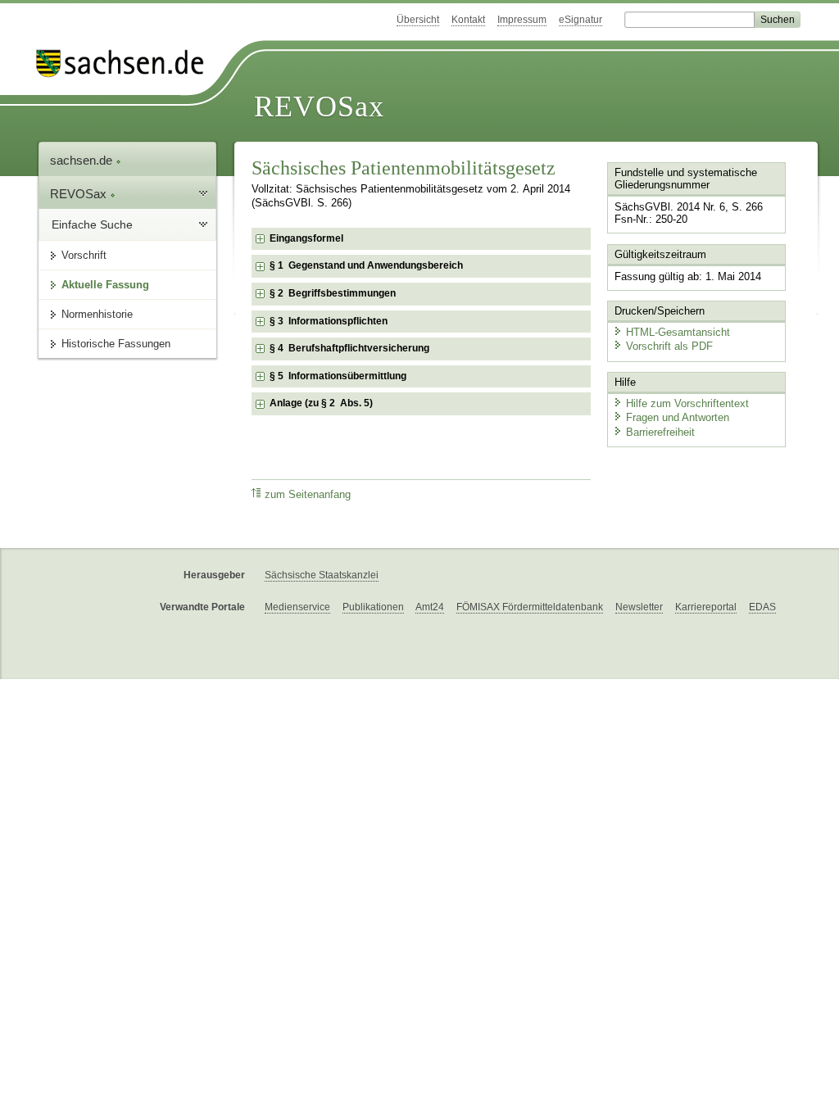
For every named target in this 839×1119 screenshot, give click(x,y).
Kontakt (468, 19)
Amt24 (429, 607)
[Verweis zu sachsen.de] (126, 63)
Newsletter (639, 607)
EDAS (762, 607)
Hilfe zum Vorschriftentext (687, 403)
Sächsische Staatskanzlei (322, 575)
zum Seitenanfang (308, 495)
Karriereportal (706, 607)
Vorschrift (84, 255)
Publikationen (373, 607)
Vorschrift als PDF (669, 346)
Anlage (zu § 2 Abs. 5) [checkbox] (321, 403)
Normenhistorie (97, 314)
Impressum (521, 19)
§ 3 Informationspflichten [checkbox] (329, 321)
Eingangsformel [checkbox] (306, 238)
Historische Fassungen (115, 344)
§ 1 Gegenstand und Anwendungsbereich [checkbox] (366, 265)
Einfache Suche (92, 224)
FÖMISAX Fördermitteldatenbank (529, 607)
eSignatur (580, 19)
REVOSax (319, 106)
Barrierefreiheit (660, 432)
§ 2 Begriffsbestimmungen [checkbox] (333, 293)
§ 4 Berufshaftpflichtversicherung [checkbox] (349, 348)
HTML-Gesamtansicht (678, 332)
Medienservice (297, 607)
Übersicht (418, 19)
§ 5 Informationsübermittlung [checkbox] (338, 376)
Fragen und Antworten (677, 417)
